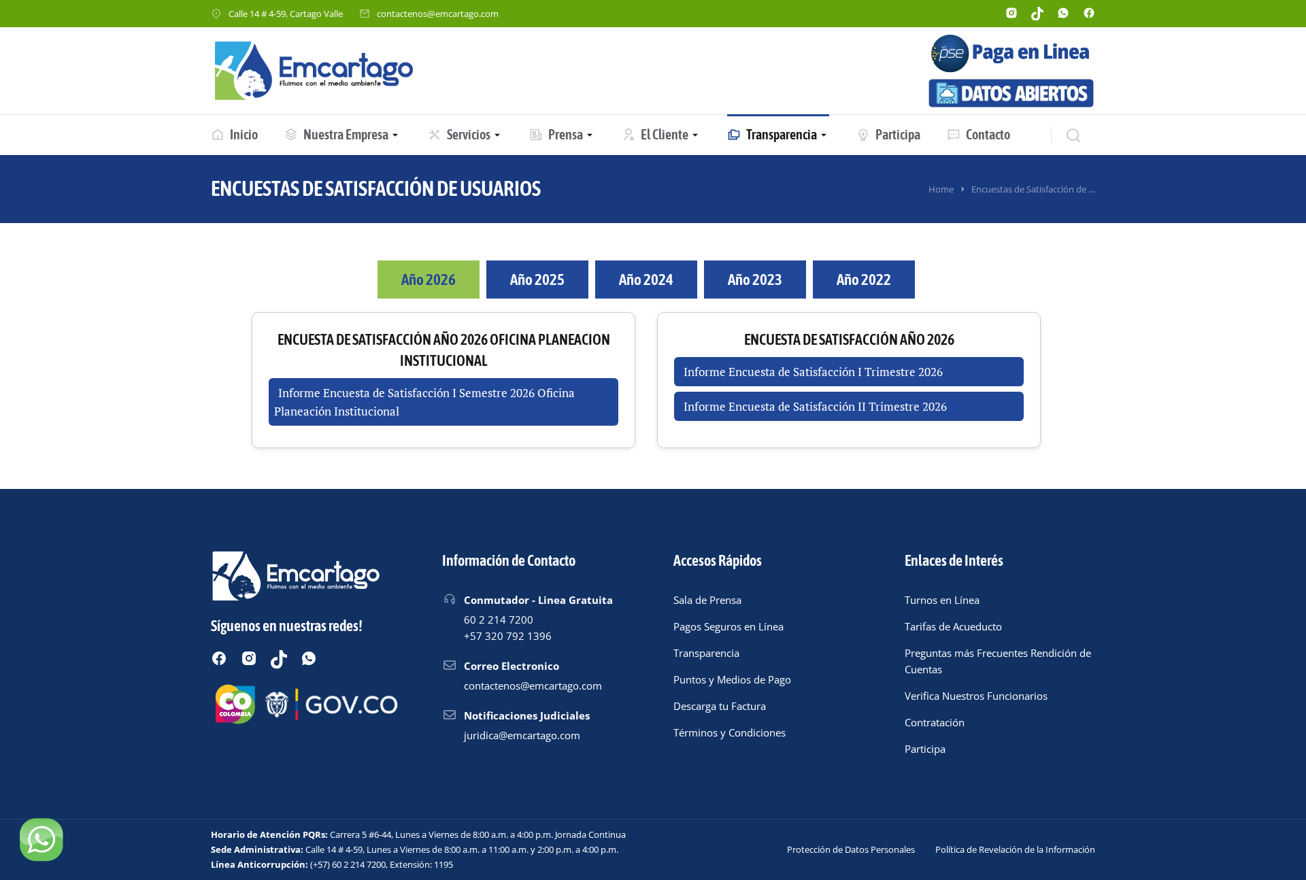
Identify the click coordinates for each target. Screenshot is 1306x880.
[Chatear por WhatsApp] (41, 839)
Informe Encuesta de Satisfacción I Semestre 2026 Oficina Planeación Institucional (424, 402)
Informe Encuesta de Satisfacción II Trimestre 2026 (815, 406)
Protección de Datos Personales (851, 849)
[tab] (429, 279)
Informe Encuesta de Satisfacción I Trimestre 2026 (813, 371)
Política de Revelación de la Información (1015, 849)
